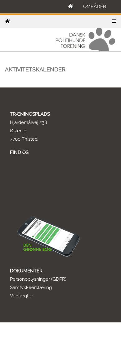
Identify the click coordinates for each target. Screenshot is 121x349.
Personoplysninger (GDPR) (38, 279)
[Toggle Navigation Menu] (114, 21)
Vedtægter (21, 296)
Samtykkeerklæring (31, 287)
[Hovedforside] (70, 6)
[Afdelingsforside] (7, 21)
